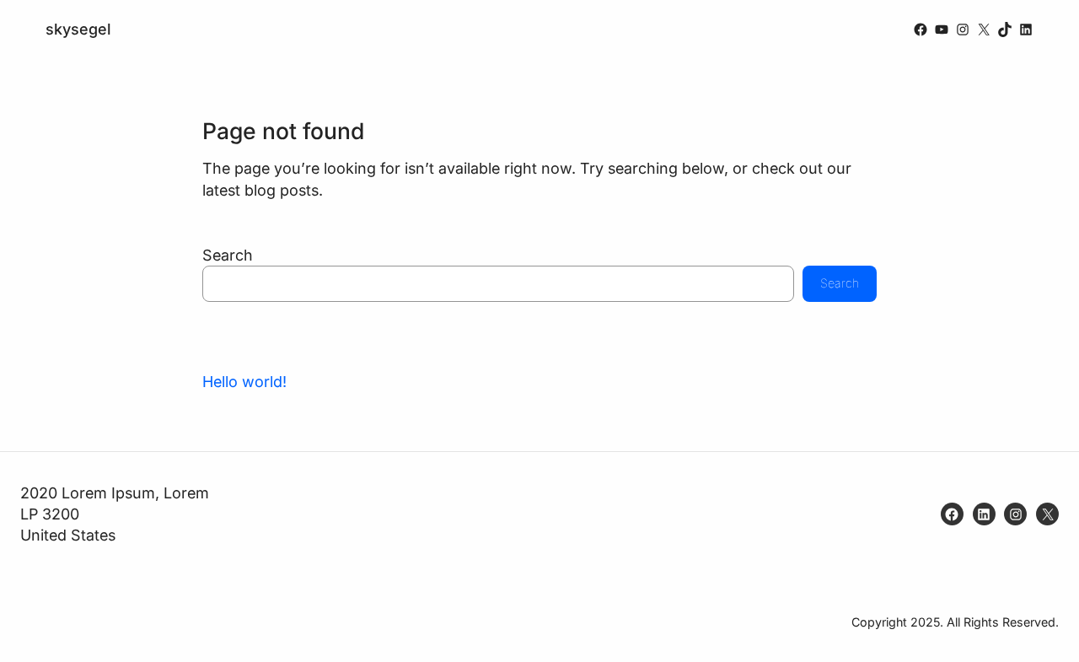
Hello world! (244, 381)
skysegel (78, 29)
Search (227, 255)
